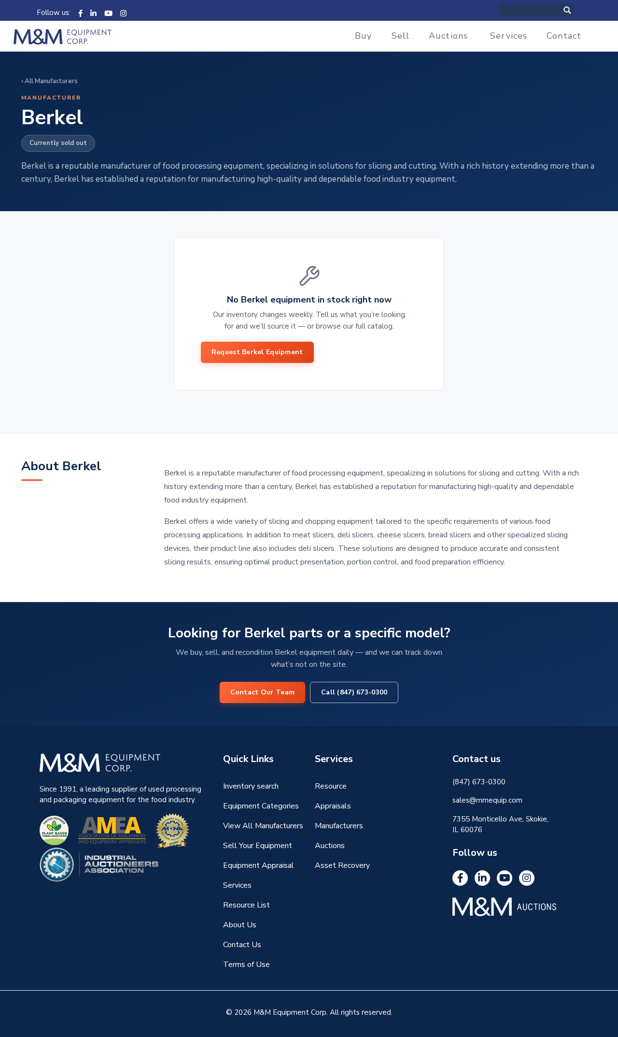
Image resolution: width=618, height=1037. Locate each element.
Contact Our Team (262, 692)
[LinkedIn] (93, 12)
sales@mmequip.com (487, 800)
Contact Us (242, 944)
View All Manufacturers (263, 826)
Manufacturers (339, 826)
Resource (331, 786)
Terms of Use (246, 964)
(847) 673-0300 (479, 782)
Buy (363, 36)
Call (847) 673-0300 (354, 692)
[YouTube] (108, 12)
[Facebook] (80, 12)
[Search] (577, 10)
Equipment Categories (261, 806)
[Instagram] (123, 12)
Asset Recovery (342, 865)
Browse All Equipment (368, 352)
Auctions (448, 36)
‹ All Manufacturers (49, 81)
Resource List (246, 905)
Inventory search (251, 786)
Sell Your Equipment (257, 845)
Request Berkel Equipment (257, 352)
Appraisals (333, 806)
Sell (401, 36)
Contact (564, 36)
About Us (239, 925)
